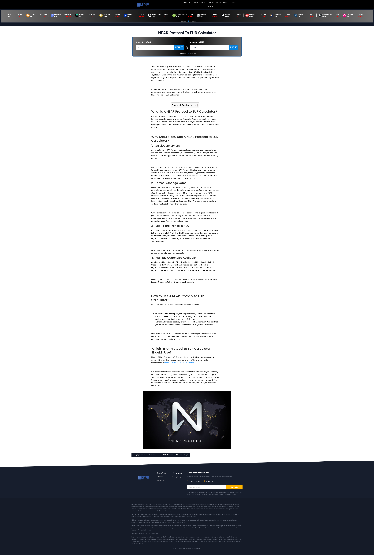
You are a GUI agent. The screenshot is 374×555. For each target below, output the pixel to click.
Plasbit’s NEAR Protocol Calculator (179, 362)
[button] (179, 47)
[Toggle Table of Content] (195, 105)
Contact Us (209, 6)
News (233, 2)
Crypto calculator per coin (218, 2)
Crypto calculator (200, 2)
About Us (186, 2)
